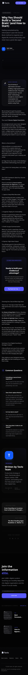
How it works (4, 658)
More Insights (17, 488)
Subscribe (14, 595)
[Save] (18, 538)
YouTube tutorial (13, 203)
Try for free (19, 3)
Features (11, 658)
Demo (16, 658)
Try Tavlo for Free (13, 289)
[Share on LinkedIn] (12, 538)
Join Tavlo (5, 359)
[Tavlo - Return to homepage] (14, 652)
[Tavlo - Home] (6, 2)
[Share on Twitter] (10, 538)
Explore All (23, 605)
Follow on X (8, 488)
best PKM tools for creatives (12, 316)
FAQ (21, 658)
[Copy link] (15, 538)
